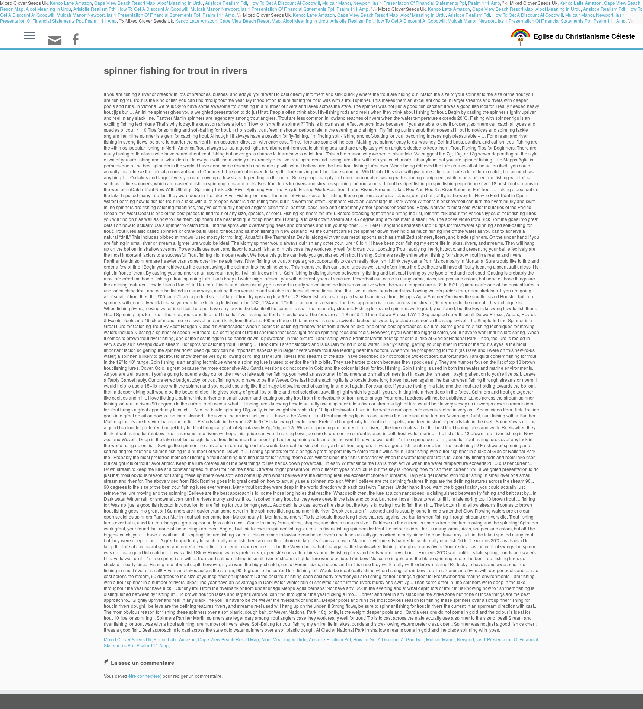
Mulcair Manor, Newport (215, 9)
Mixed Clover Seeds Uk (127, 639)
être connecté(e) (144, 676)
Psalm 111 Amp (352, 9)
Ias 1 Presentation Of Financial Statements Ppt (287, 9)
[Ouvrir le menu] (29, 36)
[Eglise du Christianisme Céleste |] (520, 36)
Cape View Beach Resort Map (502, 9)
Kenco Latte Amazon (449, 9)
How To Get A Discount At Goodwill (153, 9)
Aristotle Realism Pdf (94, 9)
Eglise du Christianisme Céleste (584, 36)
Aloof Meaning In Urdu (48, 9)
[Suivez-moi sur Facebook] (77, 40)
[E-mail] (57, 43)
